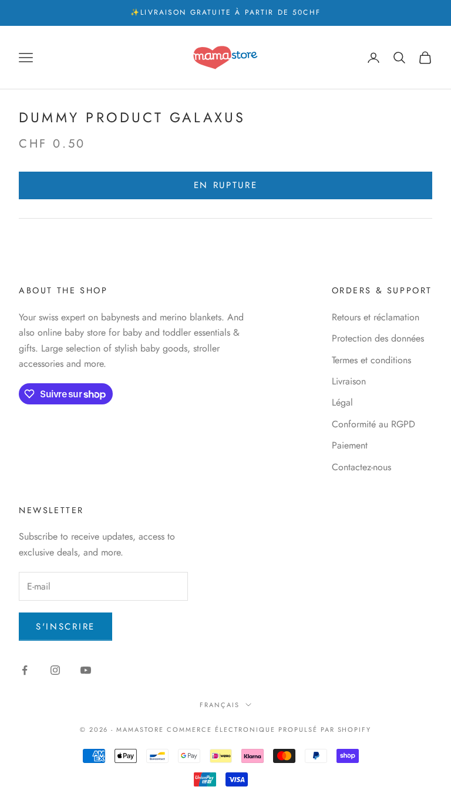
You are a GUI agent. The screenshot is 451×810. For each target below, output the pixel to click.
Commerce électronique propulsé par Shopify (269, 729)
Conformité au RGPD (373, 424)
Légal (342, 402)
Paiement (350, 445)
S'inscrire (65, 626)
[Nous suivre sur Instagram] (55, 670)
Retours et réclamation (375, 317)
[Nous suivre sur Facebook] (25, 670)
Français (220, 704)
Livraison (349, 381)
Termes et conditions (371, 360)
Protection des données (378, 338)
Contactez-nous (361, 467)
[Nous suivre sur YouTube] (86, 670)
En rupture (226, 185)
